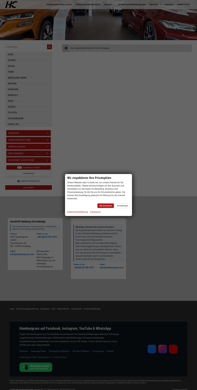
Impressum (95, 212)
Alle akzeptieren (105, 206)
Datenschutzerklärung (77, 212)
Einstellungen (122, 206)
